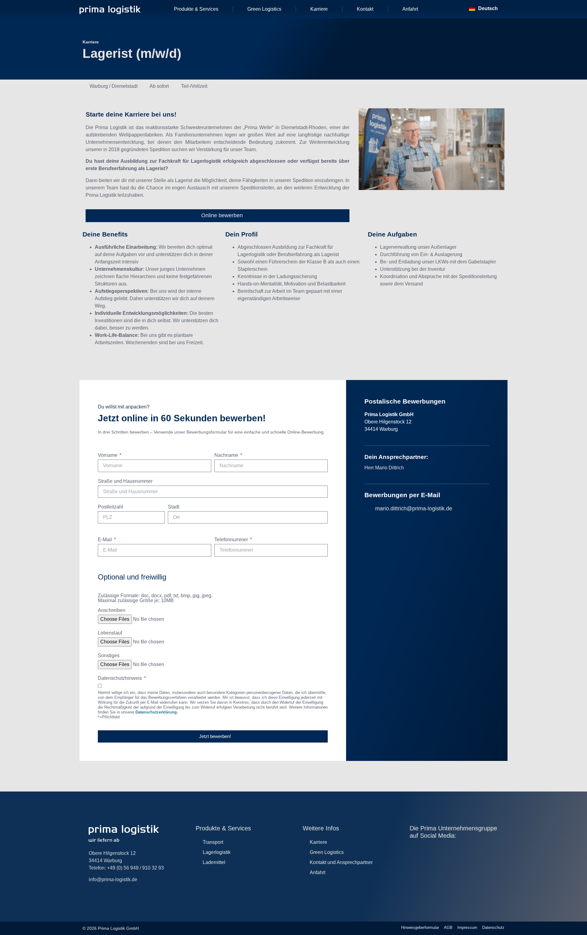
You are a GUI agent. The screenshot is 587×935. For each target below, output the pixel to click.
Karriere (319, 9)
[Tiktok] (463, 849)
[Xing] (475, 849)
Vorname (108, 455)
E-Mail (105, 539)
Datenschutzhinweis (120, 678)
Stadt (173, 507)
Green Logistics (264, 9)
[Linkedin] (425, 849)
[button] (451, 9)
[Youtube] (438, 849)
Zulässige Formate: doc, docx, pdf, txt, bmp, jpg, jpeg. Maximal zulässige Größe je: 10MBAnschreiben (155, 603)
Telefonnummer (231, 539)
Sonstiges (109, 655)
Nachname (226, 455)
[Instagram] (413, 849)
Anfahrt (410, 9)
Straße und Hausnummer (125, 481)
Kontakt (365, 9)
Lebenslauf (110, 633)
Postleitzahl (110, 507)
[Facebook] (450, 849)
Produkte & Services (196, 9)
